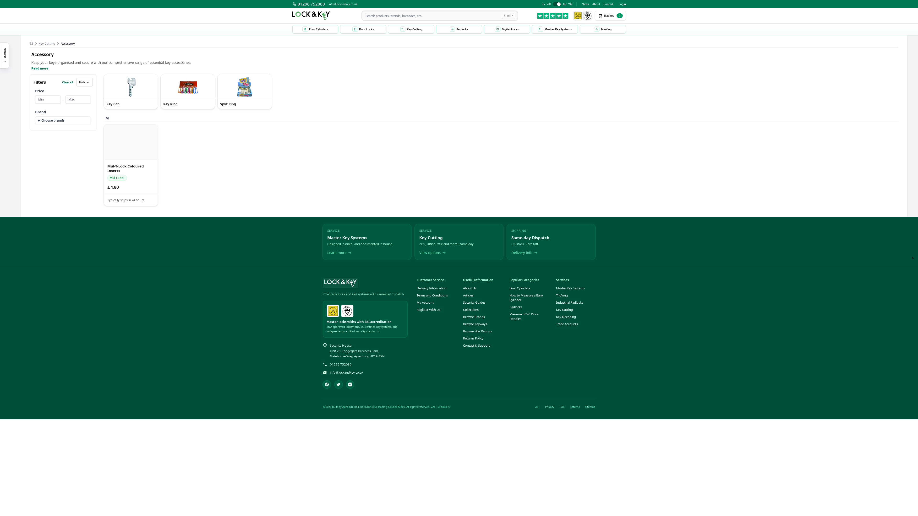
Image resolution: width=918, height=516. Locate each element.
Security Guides (474, 302)
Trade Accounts (567, 324)
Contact (608, 4)
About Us (469, 288)
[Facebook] (327, 385)
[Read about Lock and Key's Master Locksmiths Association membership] (577, 15)
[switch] (557, 4)
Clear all (67, 82)
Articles (468, 295)
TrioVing (562, 295)
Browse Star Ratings (477, 331)
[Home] (31, 43)
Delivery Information (432, 288)
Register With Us (428, 309)
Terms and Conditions (432, 295)
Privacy (549, 406)
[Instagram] (350, 385)
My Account (425, 302)
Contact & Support (476, 345)
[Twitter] (338, 385)
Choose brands (53, 120)
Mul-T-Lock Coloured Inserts (125, 168)
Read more (39, 68)
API (537, 406)
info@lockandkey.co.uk (342, 4)
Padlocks (515, 307)
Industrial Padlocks (569, 302)
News (585, 4)
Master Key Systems (570, 288)
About (596, 4)
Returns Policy (473, 338)
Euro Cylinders (519, 288)
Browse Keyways (475, 324)
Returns (575, 406)
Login (622, 4)
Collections (471, 309)
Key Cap (113, 104)
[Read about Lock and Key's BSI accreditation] (587, 15)
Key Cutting (46, 43)
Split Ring (228, 104)
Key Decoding (566, 317)
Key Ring (170, 104)
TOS (561, 406)
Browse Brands (474, 317)
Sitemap (590, 406)
